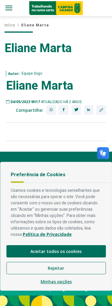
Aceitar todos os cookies (56, 251)
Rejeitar (56, 268)
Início (9, 25)
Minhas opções (56, 281)
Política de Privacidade (47, 234)
